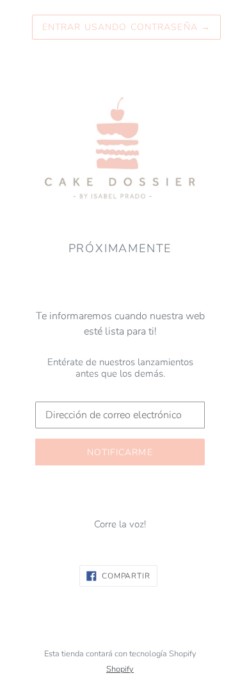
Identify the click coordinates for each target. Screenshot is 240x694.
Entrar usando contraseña (126, 27)
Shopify (120, 669)
